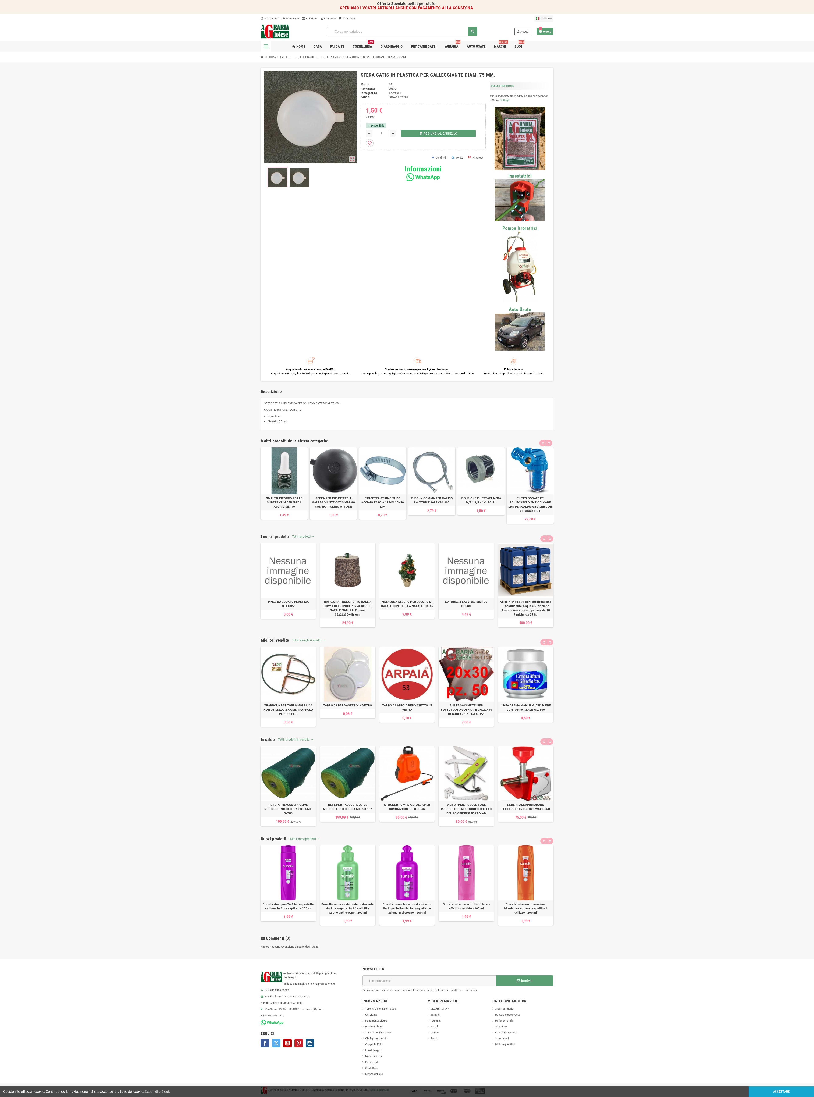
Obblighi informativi (376, 1038)
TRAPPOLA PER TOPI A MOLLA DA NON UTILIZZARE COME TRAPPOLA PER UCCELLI (288, 710)
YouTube (287, 1043)
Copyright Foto (373, 1044)
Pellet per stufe (504, 1020)
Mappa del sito (374, 1074)
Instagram (310, 1043)
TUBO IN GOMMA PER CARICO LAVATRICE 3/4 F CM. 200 (432, 500)
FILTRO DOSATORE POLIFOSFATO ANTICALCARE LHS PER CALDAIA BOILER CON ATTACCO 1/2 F (530, 504)
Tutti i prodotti (303, 536)
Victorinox (501, 1026)
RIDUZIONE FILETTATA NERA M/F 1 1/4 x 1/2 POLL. (481, 500)
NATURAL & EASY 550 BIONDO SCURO (466, 604)
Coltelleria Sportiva (506, 1032)
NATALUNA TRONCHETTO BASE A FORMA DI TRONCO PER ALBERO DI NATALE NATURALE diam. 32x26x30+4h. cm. (347, 608)
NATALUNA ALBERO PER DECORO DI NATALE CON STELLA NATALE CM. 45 (407, 604)
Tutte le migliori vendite (309, 640)
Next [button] (549, 443)
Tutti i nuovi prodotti (304, 839)
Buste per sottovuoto (507, 1014)
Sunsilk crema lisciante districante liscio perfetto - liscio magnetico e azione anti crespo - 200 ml (407, 908)
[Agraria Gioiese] (275, 31)
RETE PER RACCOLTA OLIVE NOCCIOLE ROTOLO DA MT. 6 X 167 (347, 807)
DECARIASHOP (439, 1008)
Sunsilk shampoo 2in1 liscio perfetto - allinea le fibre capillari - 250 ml (288, 906)
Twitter (276, 1043)
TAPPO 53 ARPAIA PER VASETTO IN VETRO (407, 707)
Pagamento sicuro (376, 1020)
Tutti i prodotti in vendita (295, 739)
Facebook (265, 1043)
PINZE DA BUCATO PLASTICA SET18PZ (288, 604)
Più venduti (371, 1062)
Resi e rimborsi (374, 1026)
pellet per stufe (421, 3)
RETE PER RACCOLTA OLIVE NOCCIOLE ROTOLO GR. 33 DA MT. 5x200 (288, 809)
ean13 (365, 97)
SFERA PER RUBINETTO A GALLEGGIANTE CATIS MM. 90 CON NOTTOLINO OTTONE (333, 502)
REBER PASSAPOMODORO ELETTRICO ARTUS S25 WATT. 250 (526, 807)
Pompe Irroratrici (520, 228)
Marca (365, 84)
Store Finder (291, 18)
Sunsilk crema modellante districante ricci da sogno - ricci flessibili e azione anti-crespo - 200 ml (347, 908)
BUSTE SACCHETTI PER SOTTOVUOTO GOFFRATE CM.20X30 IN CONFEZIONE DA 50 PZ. (466, 710)
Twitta (459, 157)
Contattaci (329, 18)
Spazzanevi (502, 1038)
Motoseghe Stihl (505, 1044)
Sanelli (434, 1026)
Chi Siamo (311, 18)
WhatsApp (347, 18)
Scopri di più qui (157, 1092)
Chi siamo (371, 1014)
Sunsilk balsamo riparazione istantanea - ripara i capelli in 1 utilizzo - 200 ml (526, 908)
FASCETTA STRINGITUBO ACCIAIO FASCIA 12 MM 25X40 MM (382, 502)
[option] (284, 483)
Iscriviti (526, 981)
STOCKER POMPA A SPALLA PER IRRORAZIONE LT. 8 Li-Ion (407, 807)
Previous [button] (542, 443)
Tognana (435, 1020)
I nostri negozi (373, 1050)
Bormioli (435, 1014)
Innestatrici (520, 176)
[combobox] (402, 31)
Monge (434, 1032)
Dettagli (504, 100)
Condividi (441, 157)
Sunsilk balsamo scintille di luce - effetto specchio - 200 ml (466, 906)
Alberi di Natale (504, 1008)
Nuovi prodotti (373, 1056)
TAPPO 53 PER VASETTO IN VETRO (347, 705)
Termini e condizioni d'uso (380, 1008)
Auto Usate (520, 309)
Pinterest (477, 157)
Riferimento (368, 88)
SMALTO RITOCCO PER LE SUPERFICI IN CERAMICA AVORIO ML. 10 (284, 502)
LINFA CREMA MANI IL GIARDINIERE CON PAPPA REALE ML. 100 (526, 707)
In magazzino (369, 93)
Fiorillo (434, 1038)
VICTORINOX (270, 18)
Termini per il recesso (378, 1032)
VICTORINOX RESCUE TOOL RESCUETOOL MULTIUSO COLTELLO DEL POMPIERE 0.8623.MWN (466, 809)
